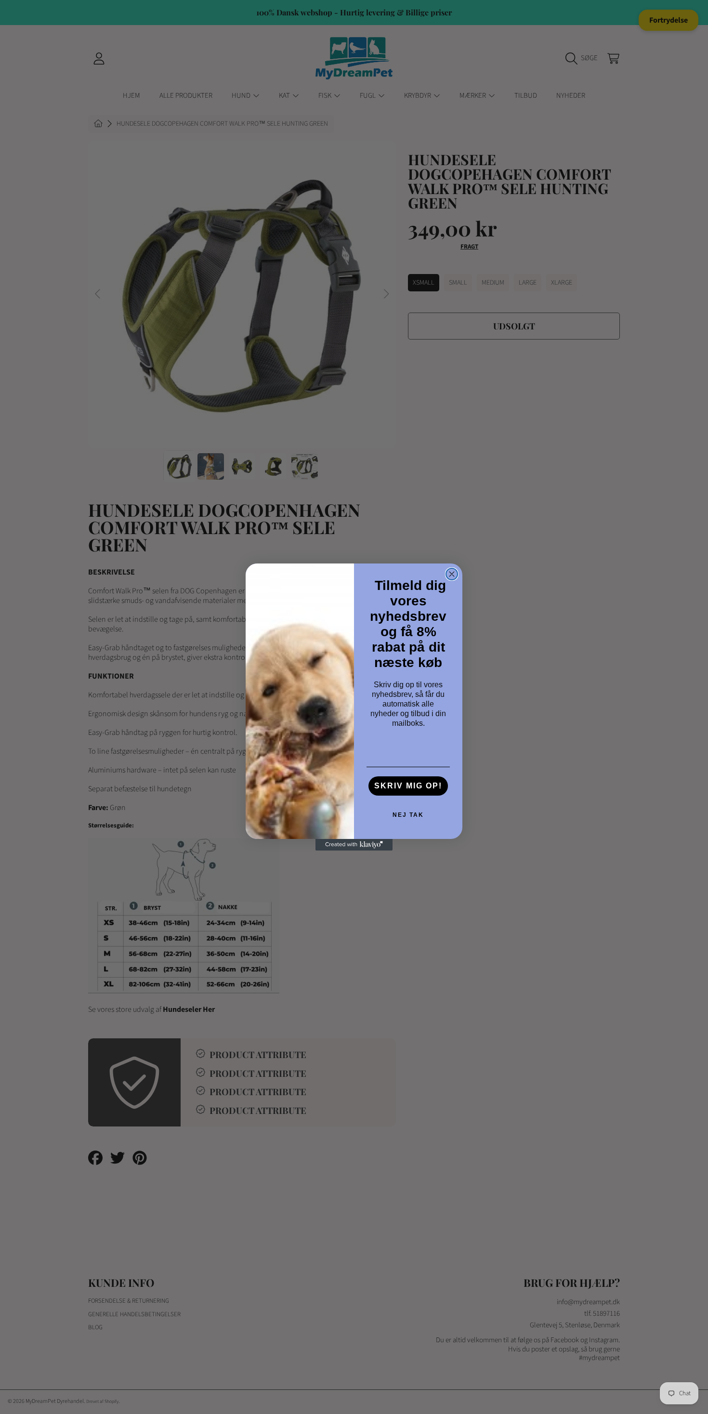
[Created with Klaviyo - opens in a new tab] (354, 845)
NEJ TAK (408, 815)
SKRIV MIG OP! (408, 786)
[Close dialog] (452, 574)
